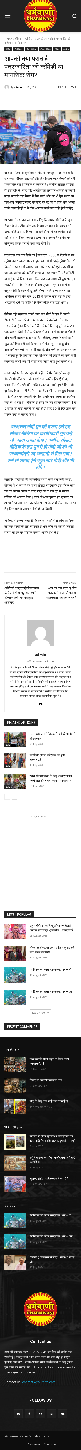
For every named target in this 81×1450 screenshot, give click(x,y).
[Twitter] (33, 98)
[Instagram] (51, 1413)
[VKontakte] (62, 1413)
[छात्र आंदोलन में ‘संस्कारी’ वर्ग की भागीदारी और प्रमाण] (15, 739)
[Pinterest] (43, 98)
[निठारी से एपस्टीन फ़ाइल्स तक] (15, 1085)
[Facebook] (23, 98)
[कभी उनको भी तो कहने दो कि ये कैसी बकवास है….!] (15, 1064)
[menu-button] (8, 16)
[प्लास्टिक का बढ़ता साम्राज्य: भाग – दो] (15, 975)
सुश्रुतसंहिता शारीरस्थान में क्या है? (49, 1178)
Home (8, 39)
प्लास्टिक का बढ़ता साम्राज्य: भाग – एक (51, 991)
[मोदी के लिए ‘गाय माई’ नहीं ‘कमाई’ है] (15, 1106)
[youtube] (40, 703)
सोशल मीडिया (45, 49)
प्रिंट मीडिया (31, 49)
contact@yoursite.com (39, 1382)
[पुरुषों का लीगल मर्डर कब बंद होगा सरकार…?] (15, 760)
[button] (74, 16)
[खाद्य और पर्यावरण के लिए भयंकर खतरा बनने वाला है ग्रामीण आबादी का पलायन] (15, 781)
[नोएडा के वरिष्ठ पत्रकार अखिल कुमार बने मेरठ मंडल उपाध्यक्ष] (15, 953)
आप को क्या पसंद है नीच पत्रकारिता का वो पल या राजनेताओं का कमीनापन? (61, 593)
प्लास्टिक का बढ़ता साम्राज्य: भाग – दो (50, 969)
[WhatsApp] (54, 98)
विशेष (8, 745)
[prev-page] (7, 797)
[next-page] (14, 797)
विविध (57, 49)
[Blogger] (18, 1413)
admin (18, 87)
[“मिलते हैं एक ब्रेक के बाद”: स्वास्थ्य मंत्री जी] (15, 1262)
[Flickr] (40, 1413)
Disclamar (33, 1444)
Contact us (50, 1444)
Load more (39, 1012)
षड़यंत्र (66, 49)
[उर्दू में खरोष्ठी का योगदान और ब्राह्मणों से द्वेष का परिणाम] (15, 1163)
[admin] (7, 87)
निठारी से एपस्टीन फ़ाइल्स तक (46, 1080)
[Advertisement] (40, 859)
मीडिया (18, 39)
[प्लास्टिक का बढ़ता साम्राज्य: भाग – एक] (15, 997)
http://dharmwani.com (40, 661)
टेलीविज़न (29, 39)
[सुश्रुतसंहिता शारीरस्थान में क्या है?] (15, 1184)
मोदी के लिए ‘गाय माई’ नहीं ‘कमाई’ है (49, 1101)
